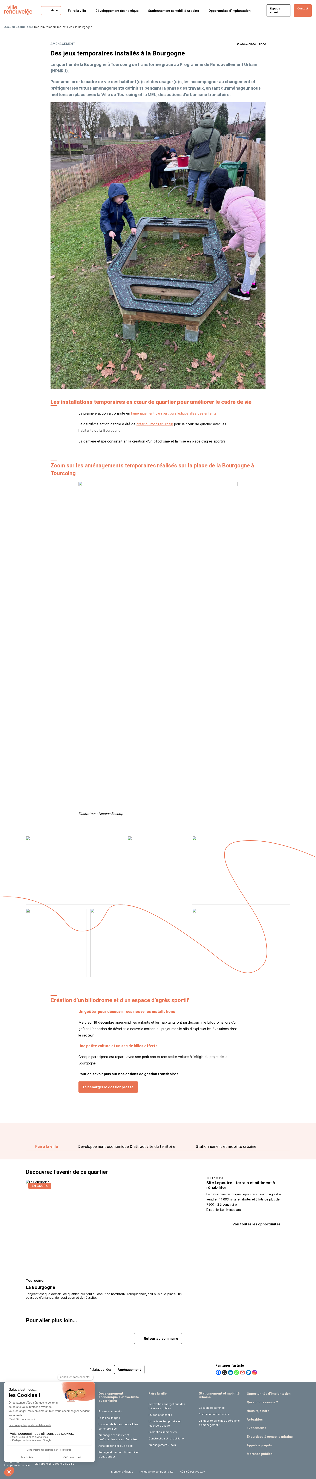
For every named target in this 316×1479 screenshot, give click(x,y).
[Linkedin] (230, 1372)
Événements (256, 1428)
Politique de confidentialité (156, 1471)
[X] (224, 1372)
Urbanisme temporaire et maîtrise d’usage (165, 1423)
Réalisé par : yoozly (192, 1471)
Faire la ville (46, 1146)
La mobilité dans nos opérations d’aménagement (219, 1423)
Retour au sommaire (161, 1338)
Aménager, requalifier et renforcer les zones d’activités (117, 1437)
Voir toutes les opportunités (256, 1224)
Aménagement (63, 44)
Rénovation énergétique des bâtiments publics (167, 1406)
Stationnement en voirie (214, 1414)
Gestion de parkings (212, 1407)
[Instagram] (254, 1372)
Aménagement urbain (162, 1445)
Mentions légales (122, 1471)
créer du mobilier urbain (155, 424)
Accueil (9, 27)
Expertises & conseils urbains (270, 1436)
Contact (302, 8)
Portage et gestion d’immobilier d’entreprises (118, 1454)
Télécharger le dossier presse (108, 1087)
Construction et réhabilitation (167, 1438)
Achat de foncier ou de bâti (115, 1445)
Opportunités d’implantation (230, 10)
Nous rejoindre (258, 1411)
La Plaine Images (109, 1417)
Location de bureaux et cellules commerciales (118, 1426)
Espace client (275, 10)
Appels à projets (259, 1445)
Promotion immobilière (163, 1432)
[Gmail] (242, 1372)
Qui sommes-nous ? (262, 1402)
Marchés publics (260, 1454)
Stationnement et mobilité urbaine (226, 1146)
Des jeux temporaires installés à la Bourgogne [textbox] (118, 53)
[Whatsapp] (236, 1372)
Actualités (24, 27)
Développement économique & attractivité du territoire (126, 1146)
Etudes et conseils (110, 1411)
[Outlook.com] (248, 1372)
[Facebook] (218, 1372)
